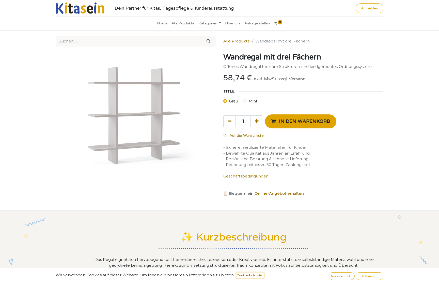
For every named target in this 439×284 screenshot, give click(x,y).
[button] (300, 121)
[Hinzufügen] (256, 121)
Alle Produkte (236, 41)
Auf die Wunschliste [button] (246, 135)
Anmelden (369, 8)
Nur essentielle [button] (341, 276)
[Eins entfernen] (229, 121)
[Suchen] (208, 41)
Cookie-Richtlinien (250, 275)
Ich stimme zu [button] (370, 276)
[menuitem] (162, 23)
